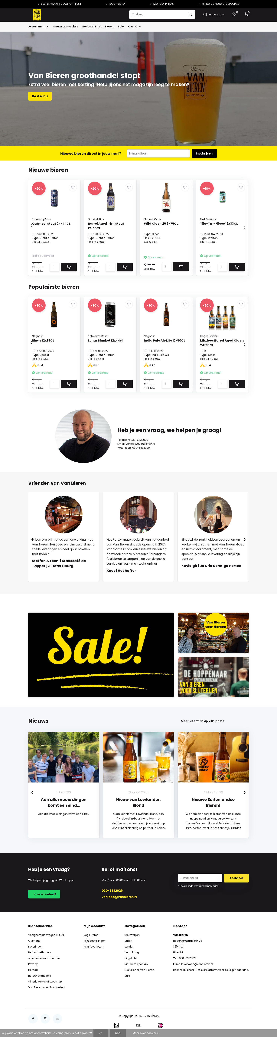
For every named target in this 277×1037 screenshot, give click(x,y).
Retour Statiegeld (39, 976)
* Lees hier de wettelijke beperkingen (198, 886)
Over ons (34, 941)
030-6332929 (112, 891)
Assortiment (37, 26)
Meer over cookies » (145, 1033)
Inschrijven (204, 153)
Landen (129, 946)
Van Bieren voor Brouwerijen (46, 987)
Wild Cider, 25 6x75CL (161, 223)
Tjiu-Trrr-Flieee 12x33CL (219, 223)
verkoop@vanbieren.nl (119, 897)
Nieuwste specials (136, 964)
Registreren (91, 935)
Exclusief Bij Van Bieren (97, 26)
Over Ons (134, 26)
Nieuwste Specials (65, 26)
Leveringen (35, 946)
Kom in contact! (44, 894)
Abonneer (236, 878)
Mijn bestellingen (95, 941)
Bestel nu (40, 96)
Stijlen (128, 941)
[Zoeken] (190, 14)
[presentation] (27, 226)
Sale (121, 26)
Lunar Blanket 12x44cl (105, 340)
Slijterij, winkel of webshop (45, 981)
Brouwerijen (132, 935)
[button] (135, 585)
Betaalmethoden (39, 952)
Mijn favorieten (93, 946)
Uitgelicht (131, 958)
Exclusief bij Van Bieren (139, 970)
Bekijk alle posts (212, 721)
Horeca (33, 970)
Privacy (33, 964)
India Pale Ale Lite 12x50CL (164, 340)
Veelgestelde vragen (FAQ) (46, 935)
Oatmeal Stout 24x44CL (51, 223)
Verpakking (132, 952)
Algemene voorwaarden (44, 958)
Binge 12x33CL (43, 340)
